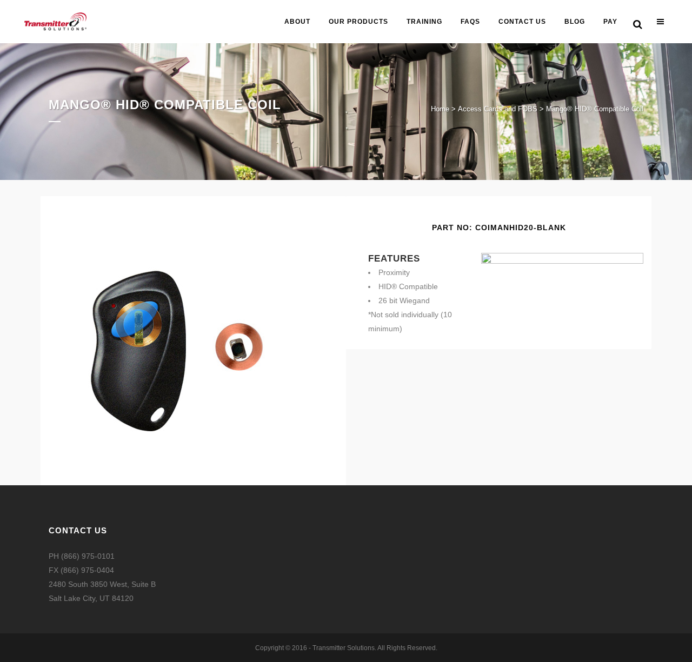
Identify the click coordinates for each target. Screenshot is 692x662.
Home (440, 109)
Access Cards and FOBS (497, 109)
